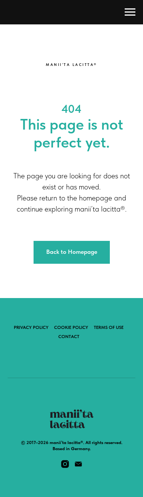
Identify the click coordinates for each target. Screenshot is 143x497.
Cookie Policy (71, 327)
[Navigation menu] (130, 12)
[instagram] (65, 466)
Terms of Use (109, 327)
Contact (68, 336)
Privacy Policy (31, 327)
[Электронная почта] (78, 466)
